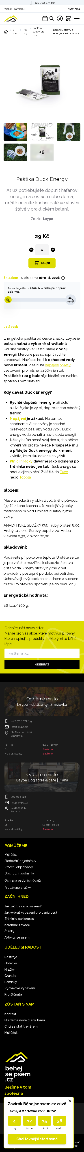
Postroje (10, 957)
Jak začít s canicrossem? (23, 906)
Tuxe (64, 472)
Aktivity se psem (17, 937)
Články (9, 931)
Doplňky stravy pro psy (38, 31)
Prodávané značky (17, 887)
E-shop (15, 31)
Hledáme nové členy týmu (24, 1020)
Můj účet (10, 854)
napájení (52, 365)
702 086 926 (18, 796)
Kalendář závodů (17, 925)
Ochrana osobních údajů (22, 880)
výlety (65, 365)
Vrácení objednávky (18, 867)
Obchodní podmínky (19, 873)
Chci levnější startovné (37, 1139)
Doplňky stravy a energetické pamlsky (66, 31)
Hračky (9, 969)
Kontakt (10, 1014)
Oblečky (10, 963)
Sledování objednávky (20, 861)
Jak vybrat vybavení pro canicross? (30, 912)
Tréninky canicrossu (19, 919)
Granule (10, 976)
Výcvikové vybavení (19, 988)
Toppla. (25, 477)
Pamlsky (10, 982)
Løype (48, 219)
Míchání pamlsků (14, 8)
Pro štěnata (13, 994)
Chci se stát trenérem (21, 1026)
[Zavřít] (70, 1101)
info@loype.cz (19, 726)
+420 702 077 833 (44, 2)
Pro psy (25, 31)
